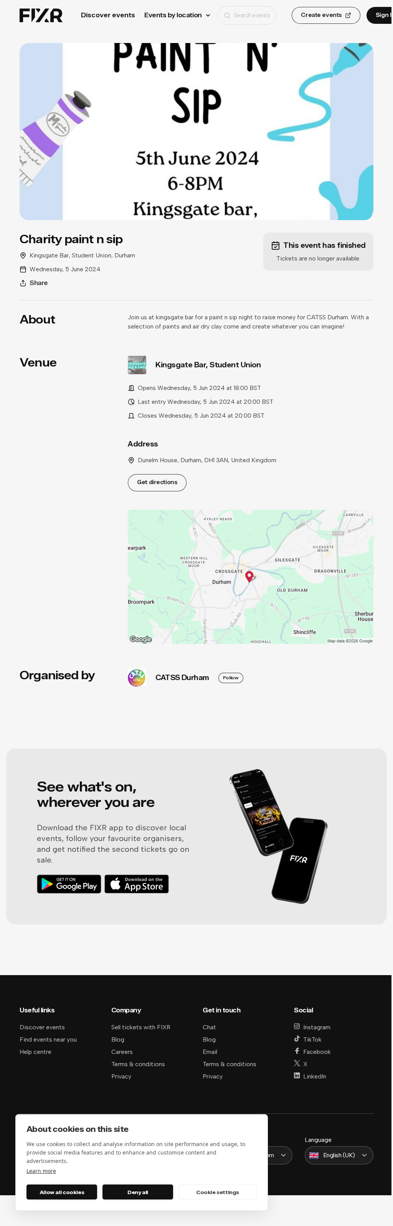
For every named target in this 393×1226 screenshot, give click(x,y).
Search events (252, 15)
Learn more (41, 1171)
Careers (122, 1051)
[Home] (41, 15)
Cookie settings (217, 1192)
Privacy (121, 1076)
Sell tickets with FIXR (140, 1027)
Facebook (317, 1051)
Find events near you (48, 1039)
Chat (209, 1027)
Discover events (108, 15)
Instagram (316, 1027)
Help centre (35, 1051)
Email (210, 1051)
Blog (117, 1039)
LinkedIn (314, 1076)
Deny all (137, 1192)
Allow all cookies (62, 1192)
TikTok (312, 1039)
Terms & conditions (138, 1064)
